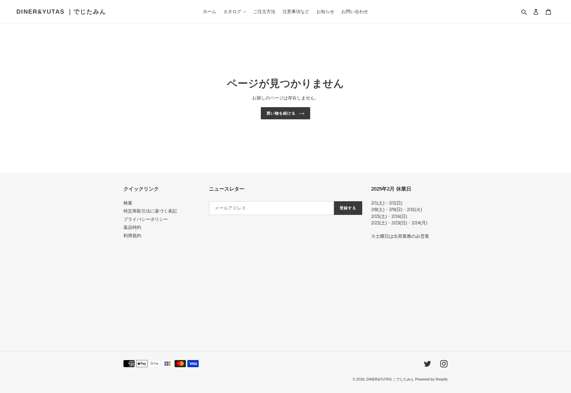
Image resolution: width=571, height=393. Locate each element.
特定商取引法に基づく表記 (150, 210)
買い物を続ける (281, 113)
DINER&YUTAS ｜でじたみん (61, 11)
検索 (127, 202)
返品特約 (132, 227)
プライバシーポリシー (145, 219)
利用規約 (132, 235)
